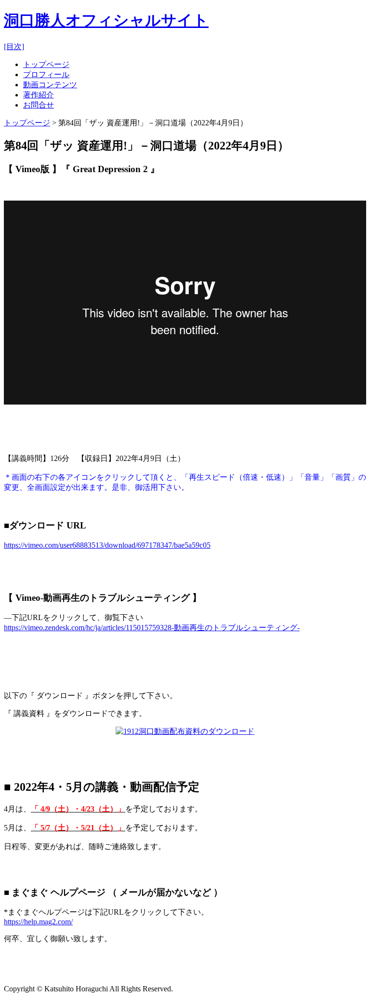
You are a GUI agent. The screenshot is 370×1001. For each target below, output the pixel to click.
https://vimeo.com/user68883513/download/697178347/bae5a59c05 (107, 545)
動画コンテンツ (50, 85)
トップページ (46, 64)
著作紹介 (38, 95)
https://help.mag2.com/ (38, 922)
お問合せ (38, 105)
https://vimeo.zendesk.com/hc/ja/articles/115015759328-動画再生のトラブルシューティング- (152, 627)
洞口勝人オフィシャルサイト (106, 20)
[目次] (14, 46)
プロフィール (46, 74)
